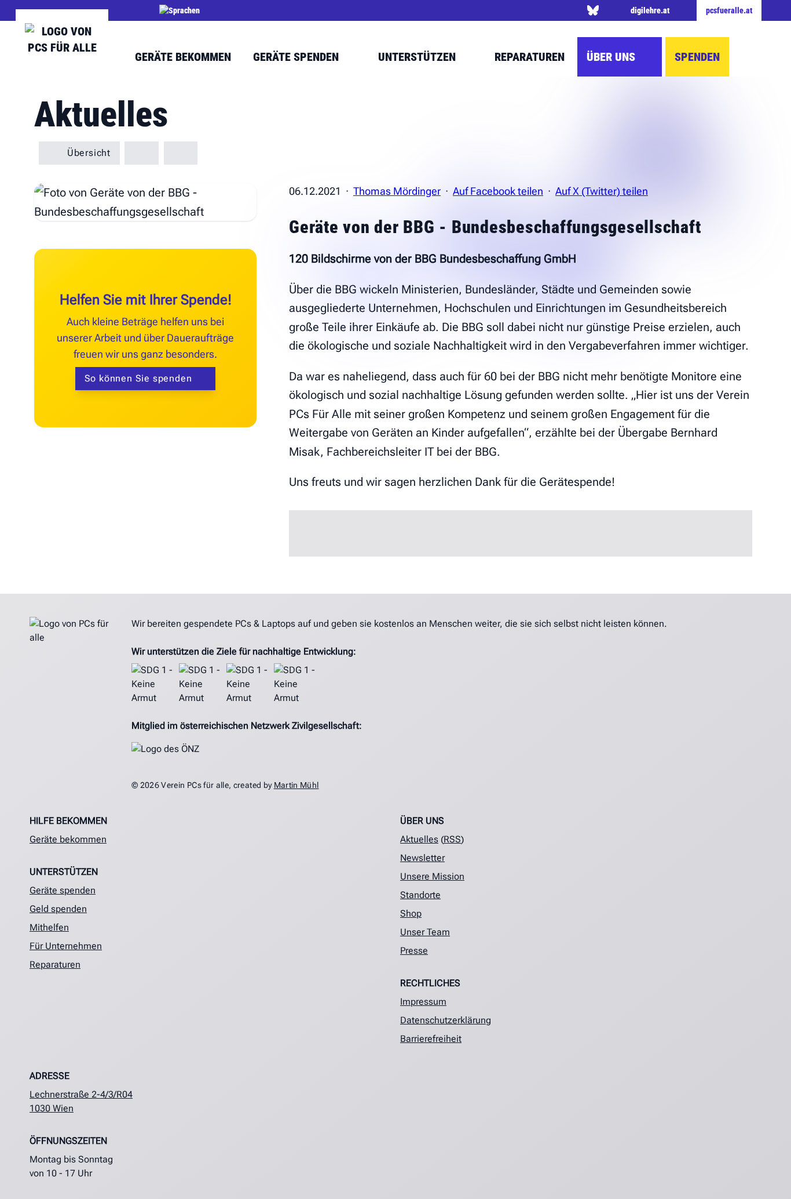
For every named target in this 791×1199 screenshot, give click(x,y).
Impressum (423, 1001)
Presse (414, 950)
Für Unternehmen (66, 945)
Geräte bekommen (183, 57)
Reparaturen (530, 57)
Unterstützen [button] (418, 57)
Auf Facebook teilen (498, 191)
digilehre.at (650, 10)
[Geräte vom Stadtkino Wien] (181, 153)
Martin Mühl (296, 785)
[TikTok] (557, 10)
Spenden (697, 57)
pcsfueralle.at (729, 10)
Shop (411, 913)
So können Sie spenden (140, 378)
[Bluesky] (593, 10)
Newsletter (422, 857)
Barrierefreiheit (431, 1038)
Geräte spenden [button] (297, 57)
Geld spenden (58, 908)
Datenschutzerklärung (445, 1020)
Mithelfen (49, 927)
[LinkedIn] (521, 10)
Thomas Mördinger (397, 191)
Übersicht (87, 152)
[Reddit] (575, 10)
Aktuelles (419, 839)
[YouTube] (539, 10)
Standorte (420, 894)
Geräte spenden (63, 890)
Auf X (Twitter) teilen (601, 191)
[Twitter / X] (485, 10)
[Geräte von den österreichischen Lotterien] (141, 153)
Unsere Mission (432, 876)
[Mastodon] (610, 10)
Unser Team (425, 932)
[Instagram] (503, 10)
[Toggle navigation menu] (750, 57)
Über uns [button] (612, 57)
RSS (452, 839)
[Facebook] (466, 10)
